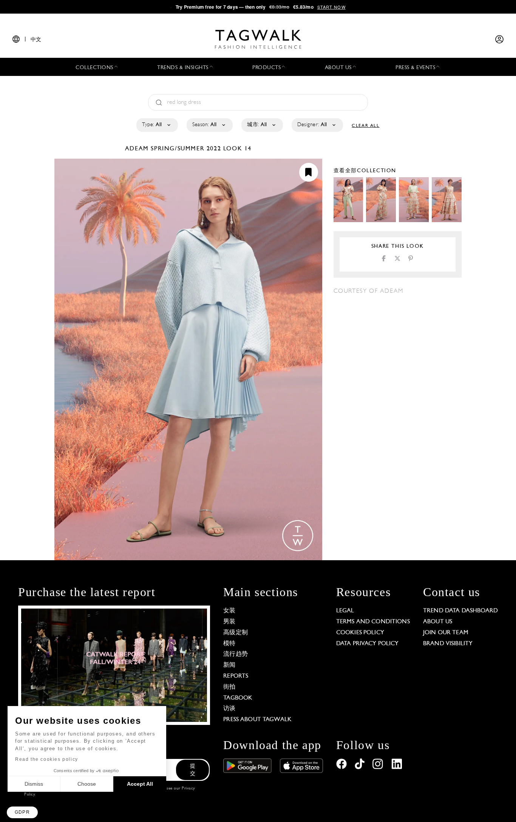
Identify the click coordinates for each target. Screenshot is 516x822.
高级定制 (235, 633)
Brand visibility (448, 644)
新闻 (229, 665)
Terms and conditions (373, 622)
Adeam (138, 149)
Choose (86, 784)
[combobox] (156, 125)
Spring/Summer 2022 (186, 149)
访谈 (229, 709)
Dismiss (34, 784)
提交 (192, 770)
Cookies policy (360, 633)
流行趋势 (235, 654)
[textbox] (156, 125)
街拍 (229, 687)
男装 (229, 622)
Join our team (445, 633)
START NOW (331, 7)
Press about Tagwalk (257, 720)
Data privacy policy (367, 644)
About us (437, 622)
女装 (229, 611)
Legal (345, 611)
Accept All (140, 784)
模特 (229, 644)
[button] (22, 812)
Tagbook (237, 698)
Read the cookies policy (46, 759)
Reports (235, 676)
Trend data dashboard (460, 611)
